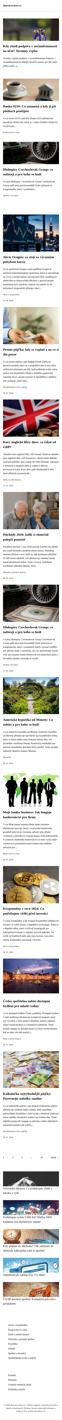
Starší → (55, 1157)
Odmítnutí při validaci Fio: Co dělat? (24, 1274)
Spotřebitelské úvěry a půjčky (15, 387)
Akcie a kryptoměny (11, 295)
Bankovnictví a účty (11, 132)
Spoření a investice (11, 196)
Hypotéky (7, 757)
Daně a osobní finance (12, 480)
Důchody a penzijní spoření (14, 572)
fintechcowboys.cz (12, 5)
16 (41, 1157)
